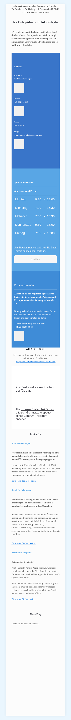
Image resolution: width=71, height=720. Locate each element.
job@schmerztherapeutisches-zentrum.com (35, 361)
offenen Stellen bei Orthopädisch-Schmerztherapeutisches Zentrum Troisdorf (35, 412)
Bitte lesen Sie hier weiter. (24, 543)
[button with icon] (19, 88)
